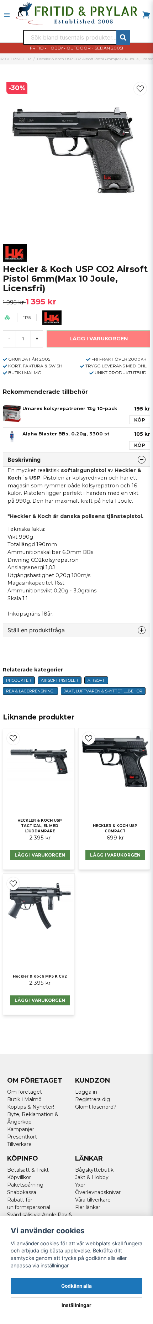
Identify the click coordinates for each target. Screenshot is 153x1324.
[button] (140, 88)
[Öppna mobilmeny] (7, 15)
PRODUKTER (18, 680)
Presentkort (22, 1137)
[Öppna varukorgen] (146, 15)
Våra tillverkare (93, 1200)
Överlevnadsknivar (98, 1192)
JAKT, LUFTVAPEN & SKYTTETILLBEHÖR (103, 691)
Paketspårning (25, 1185)
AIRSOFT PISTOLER (59, 680)
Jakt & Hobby (92, 1177)
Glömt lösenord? (95, 1107)
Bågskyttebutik (94, 1170)
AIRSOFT (96, 680)
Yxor (80, 1185)
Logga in (86, 1092)
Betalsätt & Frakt (28, 1170)
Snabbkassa (21, 1192)
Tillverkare (19, 1144)
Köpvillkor (19, 1177)
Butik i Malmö (24, 1099)
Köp (139, 420)
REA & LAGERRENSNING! (30, 691)
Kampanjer (20, 1129)
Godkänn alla (76, 1286)
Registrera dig (92, 1099)
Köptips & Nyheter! (30, 1107)
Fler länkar (87, 1207)
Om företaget (24, 1092)
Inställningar (76, 1305)
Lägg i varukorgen (40, 855)
